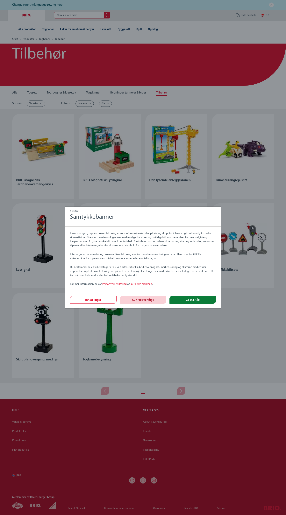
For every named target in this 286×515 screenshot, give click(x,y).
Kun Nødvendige (143, 300)
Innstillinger (93, 300)
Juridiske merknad (141, 284)
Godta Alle (193, 300)
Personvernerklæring (114, 284)
